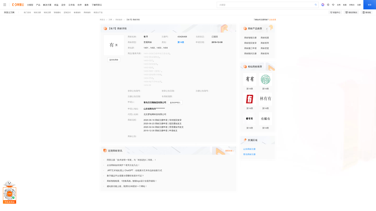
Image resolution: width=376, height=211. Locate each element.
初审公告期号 (134, 90)
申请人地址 (133, 108)
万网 (110, 19)
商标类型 (132, 42)
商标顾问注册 (250, 53)
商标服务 (118, 19)
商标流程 (132, 119)
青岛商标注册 (249, 154)
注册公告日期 (134, 96)
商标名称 (132, 36)
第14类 (181, 42)
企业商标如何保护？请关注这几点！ (123, 165)
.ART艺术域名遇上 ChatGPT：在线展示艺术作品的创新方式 (134, 170)
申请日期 (200, 42)
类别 (164, 42)
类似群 (131, 47)
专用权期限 (167, 96)
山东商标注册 (249, 149)
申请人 (131, 101)
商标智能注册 (250, 37)
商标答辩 (265, 42)
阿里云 (102, 19)
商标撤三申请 (250, 48)
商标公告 (132, 136)
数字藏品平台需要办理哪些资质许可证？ (125, 175)
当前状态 (200, 36)
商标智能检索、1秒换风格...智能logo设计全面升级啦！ (132, 180)
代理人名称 (133, 114)
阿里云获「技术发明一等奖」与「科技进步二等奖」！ (131, 159)
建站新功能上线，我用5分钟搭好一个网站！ (127, 186)
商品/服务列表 (134, 53)
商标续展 (265, 37)
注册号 (165, 36)
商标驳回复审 (250, 42)
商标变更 (265, 48)
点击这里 (272, 19)
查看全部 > (229, 150)
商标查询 (265, 53)
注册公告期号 (202, 90)
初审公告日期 (168, 90)
